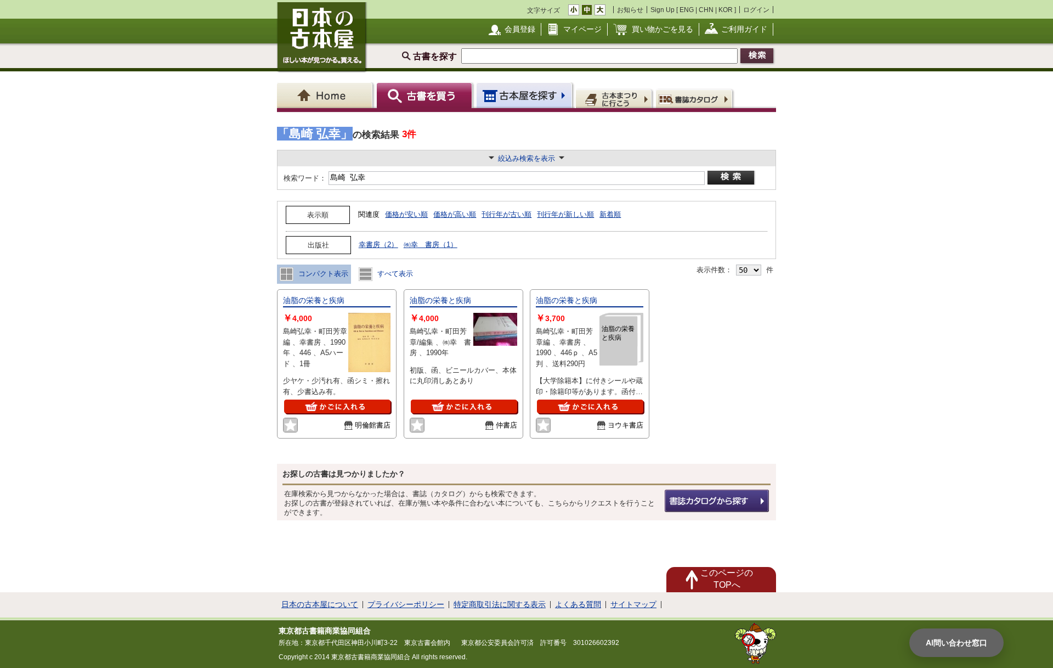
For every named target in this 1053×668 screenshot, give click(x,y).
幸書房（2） (378, 244)
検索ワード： (304, 178)
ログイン (756, 9)
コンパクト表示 (322, 274)
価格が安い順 (406, 214)
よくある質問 (578, 604)
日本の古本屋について (319, 604)
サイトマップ (633, 604)
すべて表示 (394, 274)
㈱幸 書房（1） (430, 244)
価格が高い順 (454, 214)
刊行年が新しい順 (565, 214)
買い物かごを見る (662, 29)
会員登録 (520, 29)
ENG (687, 9)
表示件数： (714, 270)
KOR (725, 9)
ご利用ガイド (744, 29)
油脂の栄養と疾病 (313, 300)
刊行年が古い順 (506, 214)
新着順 (610, 214)
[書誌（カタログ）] (695, 98)
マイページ (582, 29)
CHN (706, 9)
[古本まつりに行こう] (615, 98)
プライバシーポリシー (405, 604)
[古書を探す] (425, 95)
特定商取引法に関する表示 (500, 604)
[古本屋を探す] (525, 95)
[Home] (326, 95)
